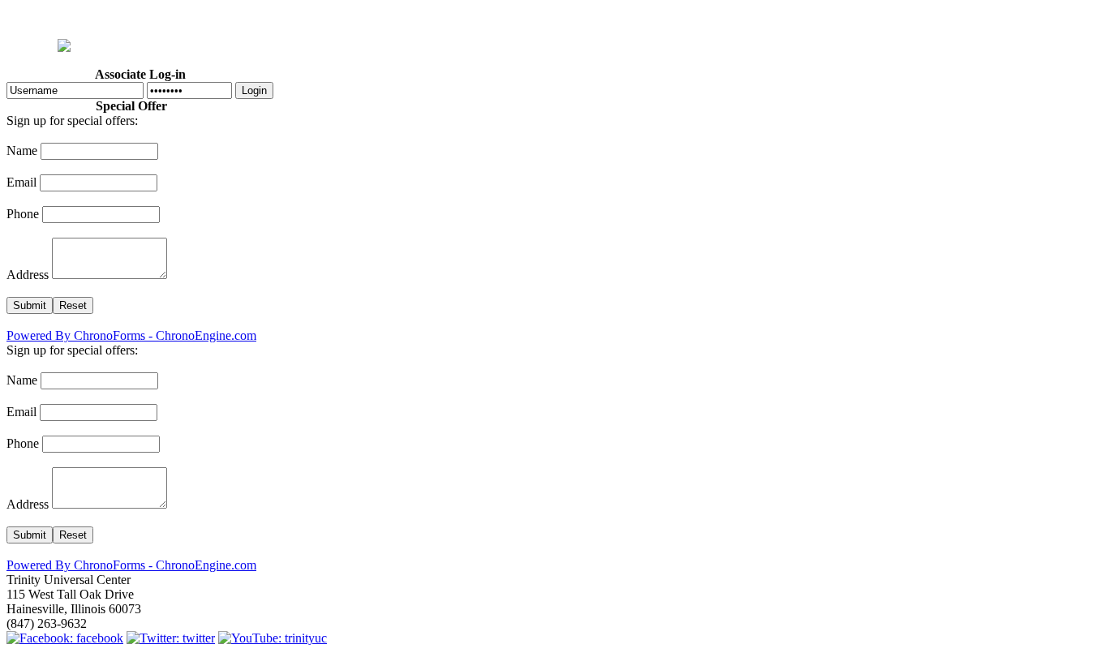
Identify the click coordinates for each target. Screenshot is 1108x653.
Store (715, 17)
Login (254, 90)
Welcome (248, 17)
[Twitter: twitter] (171, 638)
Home (195, 17)
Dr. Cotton (311, 17)
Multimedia (661, 17)
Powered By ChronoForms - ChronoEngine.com (131, 335)
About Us (373, 17)
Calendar (496, 17)
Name (21, 150)
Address (27, 274)
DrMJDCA (558, 17)
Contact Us (900, 17)
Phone (22, 214)
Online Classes (780, 17)
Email (21, 182)
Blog (608, 17)
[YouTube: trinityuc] (272, 638)
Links (845, 17)
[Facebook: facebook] (64, 638)
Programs (435, 17)
